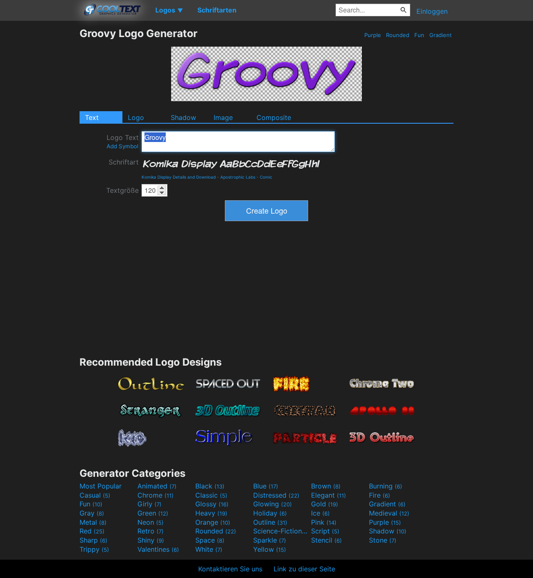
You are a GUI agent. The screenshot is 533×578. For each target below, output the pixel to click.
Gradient (440, 35)
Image (223, 117)
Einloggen (432, 11)
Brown (326, 486)
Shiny (150, 540)
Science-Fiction (281, 531)
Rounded (397, 35)
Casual (95, 495)
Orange (212, 522)
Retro (150, 531)
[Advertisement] (39, 152)
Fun (419, 35)
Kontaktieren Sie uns (230, 569)
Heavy (211, 513)
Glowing (272, 504)
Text (92, 117)
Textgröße (122, 190)
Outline (270, 522)
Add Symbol (122, 146)
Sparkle (269, 540)
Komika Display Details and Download (179, 176)
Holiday (270, 513)
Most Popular (101, 486)
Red (92, 531)
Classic (211, 495)
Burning (385, 486)
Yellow (269, 549)
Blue (265, 486)
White (208, 549)
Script (325, 531)
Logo (136, 117)
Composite (274, 117)
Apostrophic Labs (237, 176)
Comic (266, 176)
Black (209, 486)
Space (209, 540)
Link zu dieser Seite (304, 569)
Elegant (328, 495)
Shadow (183, 117)
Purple (373, 35)
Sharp (93, 540)
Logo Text (123, 141)
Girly (149, 504)
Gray (92, 513)
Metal (93, 522)
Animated (157, 486)
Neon (150, 522)
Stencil (326, 540)
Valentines (158, 549)
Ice (320, 513)
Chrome (155, 495)
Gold (324, 504)
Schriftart (124, 162)
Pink (323, 522)
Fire (379, 495)
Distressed (276, 495)
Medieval (389, 513)
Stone (382, 540)
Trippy (94, 549)
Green (152, 513)
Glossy (212, 504)
